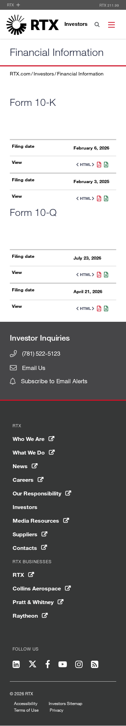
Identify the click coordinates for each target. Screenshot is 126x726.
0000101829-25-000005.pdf (97, 198)
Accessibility (25, 703)
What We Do (29, 452)
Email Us (34, 367)
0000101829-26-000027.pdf (97, 274)
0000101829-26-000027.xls (104, 274)
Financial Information (80, 74)
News (20, 466)
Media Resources (36, 520)
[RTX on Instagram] (79, 665)
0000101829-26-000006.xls (104, 164)
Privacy (56, 710)
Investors (44, 74)
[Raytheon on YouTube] (62, 665)
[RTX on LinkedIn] (18, 665)
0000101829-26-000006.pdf (97, 164)
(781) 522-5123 (41, 353)
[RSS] (95, 665)
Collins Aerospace (37, 588)
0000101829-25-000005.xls (104, 198)
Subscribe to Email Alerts (54, 381)
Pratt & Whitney (33, 601)
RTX (11, 4)
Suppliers (25, 534)
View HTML (84, 164)
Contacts (25, 547)
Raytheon (25, 615)
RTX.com (20, 74)
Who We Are (28, 438)
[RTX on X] (32, 665)
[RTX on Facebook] (47, 665)
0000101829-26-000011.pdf (97, 308)
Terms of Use (26, 710)
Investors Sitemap (65, 703)
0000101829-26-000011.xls (104, 308)
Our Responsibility (37, 493)
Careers (23, 479)
